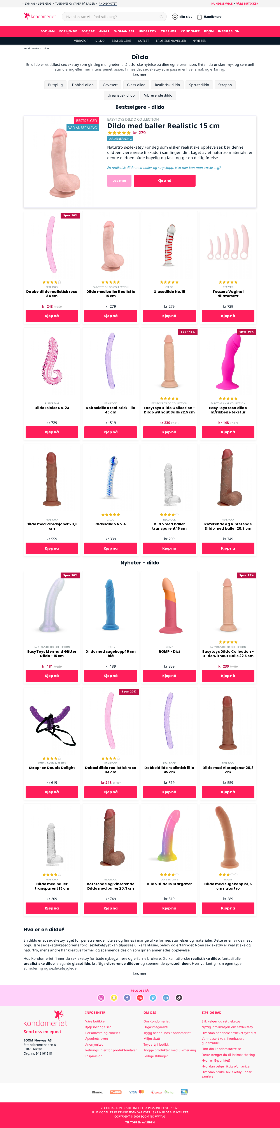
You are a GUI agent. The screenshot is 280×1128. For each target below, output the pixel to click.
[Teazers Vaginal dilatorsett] (228, 213)
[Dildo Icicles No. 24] (52, 330)
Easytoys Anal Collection (228, 403)
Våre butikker (247, 3)
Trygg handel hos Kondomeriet (167, 1033)
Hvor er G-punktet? (216, 1060)
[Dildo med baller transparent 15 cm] (169, 446)
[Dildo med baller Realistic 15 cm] (62, 118)
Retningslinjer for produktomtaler (111, 1050)
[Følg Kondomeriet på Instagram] (101, 1000)
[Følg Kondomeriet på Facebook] (127, 1000)
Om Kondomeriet (157, 1021)
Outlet (143, 41)
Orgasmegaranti (156, 1027)
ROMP (169, 647)
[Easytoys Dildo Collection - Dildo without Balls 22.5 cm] (169, 330)
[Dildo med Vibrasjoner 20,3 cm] (52, 446)
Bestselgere (121, 41)
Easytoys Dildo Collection (111, 287)
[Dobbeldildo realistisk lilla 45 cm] (110, 330)
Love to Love (169, 879)
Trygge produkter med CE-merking (170, 1050)
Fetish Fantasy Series (52, 763)
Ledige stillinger (156, 1056)
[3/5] (228, 875)
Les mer (119, 180)
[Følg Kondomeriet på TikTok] (179, 1000)
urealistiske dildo (39, 963)
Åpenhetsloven (96, 1038)
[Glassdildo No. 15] (169, 213)
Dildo (100, 41)
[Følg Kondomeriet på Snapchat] (114, 1000)
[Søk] (161, 16)
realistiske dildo (205, 958)
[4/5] (52, 282)
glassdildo (81, 963)
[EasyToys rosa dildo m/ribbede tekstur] (228, 330)
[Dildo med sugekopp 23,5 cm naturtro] (228, 806)
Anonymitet (108, 3)
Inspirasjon (94, 1056)
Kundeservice (222, 3)
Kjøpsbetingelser (98, 1027)
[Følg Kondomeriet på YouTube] (140, 1000)
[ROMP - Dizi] (169, 573)
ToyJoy (110, 647)
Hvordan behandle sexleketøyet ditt (229, 1033)
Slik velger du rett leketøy (221, 1021)
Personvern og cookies (102, 1033)
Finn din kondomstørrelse (221, 1049)
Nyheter (199, 41)
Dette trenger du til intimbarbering (228, 1055)
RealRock (52, 287)
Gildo (169, 287)
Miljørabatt (152, 1038)
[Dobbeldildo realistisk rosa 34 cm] (52, 213)
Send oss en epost (42, 1031)
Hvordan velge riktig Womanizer (226, 1066)
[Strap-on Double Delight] (52, 689)
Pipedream (52, 403)
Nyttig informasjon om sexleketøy (227, 1027)
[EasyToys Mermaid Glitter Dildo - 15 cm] (52, 573)
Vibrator (81, 41)
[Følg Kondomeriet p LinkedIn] (166, 1000)
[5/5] (111, 282)
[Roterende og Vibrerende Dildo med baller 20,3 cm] (228, 446)
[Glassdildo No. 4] (110, 446)
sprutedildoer (178, 963)
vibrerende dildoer (123, 963)
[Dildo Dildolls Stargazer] (169, 806)
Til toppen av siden (140, 1122)
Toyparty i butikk (156, 1044)
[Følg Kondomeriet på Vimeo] (153, 1000)
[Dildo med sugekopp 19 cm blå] (110, 573)
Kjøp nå (165, 180)
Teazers (228, 287)
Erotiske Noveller (171, 41)
